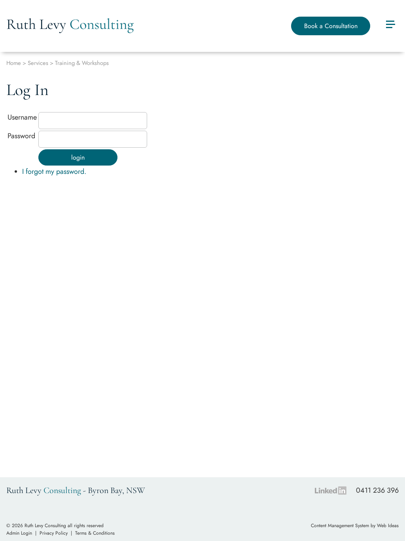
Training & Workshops (82, 63)
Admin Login (19, 533)
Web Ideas (388, 525)
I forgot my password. (54, 171)
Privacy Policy (54, 533)
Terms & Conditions (95, 533)
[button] (390, 25)
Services (38, 63)
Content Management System (340, 525)
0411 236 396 (377, 490)
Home (13, 63)
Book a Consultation (331, 25)
